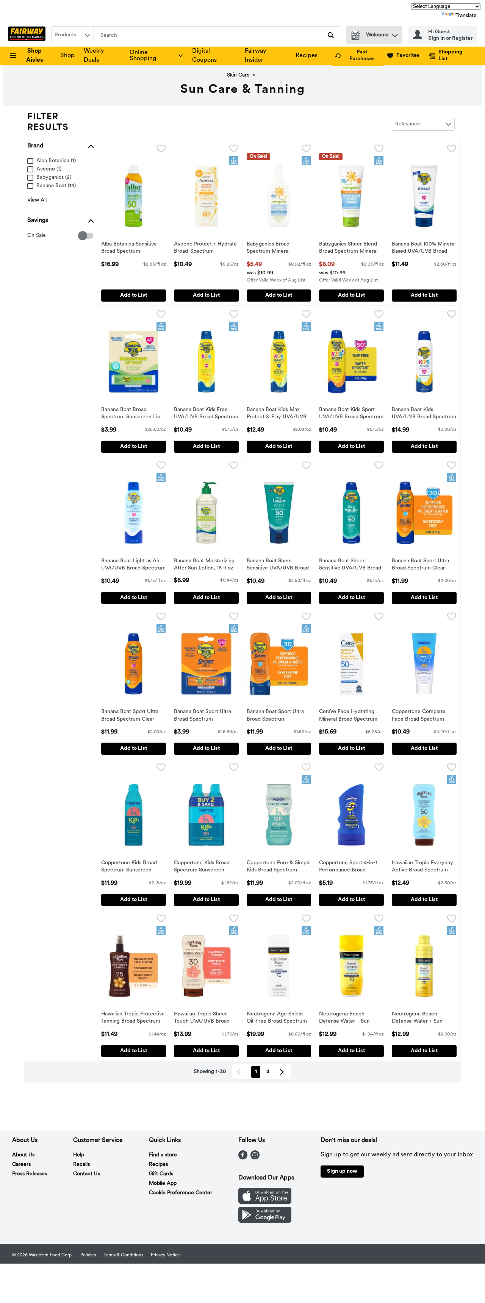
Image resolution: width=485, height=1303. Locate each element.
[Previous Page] (240, 1072)
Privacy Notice (165, 1255)
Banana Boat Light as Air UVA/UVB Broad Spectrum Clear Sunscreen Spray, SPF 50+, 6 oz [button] (133, 565)
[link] (357, 55)
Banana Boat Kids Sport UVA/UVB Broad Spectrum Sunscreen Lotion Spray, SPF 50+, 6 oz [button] (351, 414)
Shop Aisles (34, 55)
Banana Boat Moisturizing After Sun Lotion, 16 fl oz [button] (205, 565)
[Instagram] (255, 1158)
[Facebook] (242, 1158)
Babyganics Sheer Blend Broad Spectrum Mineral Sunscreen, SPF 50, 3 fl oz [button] (350, 248)
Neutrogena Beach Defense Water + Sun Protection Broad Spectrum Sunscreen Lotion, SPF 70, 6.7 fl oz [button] (350, 1018)
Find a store (163, 1155)
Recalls (81, 1164)
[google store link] (264, 1221)
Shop (67, 56)
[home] (28, 35)
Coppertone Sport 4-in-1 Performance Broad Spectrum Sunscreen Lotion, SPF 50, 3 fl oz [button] (350, 867)
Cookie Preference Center (180, 1193)
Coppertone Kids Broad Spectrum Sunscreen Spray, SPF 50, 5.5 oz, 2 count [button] (205, 867)
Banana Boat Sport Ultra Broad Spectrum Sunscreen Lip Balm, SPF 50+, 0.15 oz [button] (205, 716)
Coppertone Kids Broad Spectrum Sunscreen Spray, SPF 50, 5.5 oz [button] (132, 867)
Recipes (307, 56)
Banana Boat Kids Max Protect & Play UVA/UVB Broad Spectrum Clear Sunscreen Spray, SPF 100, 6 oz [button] (279, 414)
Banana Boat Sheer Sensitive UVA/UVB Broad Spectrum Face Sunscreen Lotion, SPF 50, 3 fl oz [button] (278, 565)
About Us (23, 1155)
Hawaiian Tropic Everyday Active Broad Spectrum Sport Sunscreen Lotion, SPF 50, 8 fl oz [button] (423, 867)
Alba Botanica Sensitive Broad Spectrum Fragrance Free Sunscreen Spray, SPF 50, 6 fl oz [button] (133, 248)
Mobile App (163, 1183)
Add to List (133, 295)
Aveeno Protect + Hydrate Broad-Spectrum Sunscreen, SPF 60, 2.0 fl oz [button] (205, 248)
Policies (88, 1255)
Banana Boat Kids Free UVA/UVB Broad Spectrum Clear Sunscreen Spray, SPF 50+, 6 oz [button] (206, 414)
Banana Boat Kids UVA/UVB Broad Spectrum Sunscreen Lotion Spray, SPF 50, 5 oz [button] (424, 414)
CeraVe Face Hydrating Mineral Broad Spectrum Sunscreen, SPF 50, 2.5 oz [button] (350, 716)
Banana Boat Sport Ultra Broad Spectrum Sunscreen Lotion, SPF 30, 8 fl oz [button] (278, 716)
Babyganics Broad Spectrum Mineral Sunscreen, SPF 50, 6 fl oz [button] (278, 248)
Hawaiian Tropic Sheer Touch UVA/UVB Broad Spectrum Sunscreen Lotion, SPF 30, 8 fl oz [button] (205, 1018)
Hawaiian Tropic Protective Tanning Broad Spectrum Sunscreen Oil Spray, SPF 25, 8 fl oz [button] (133, 1018)
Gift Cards (161, 1174)
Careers (21, 1164)
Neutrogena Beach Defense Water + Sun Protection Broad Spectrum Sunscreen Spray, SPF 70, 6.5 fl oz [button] (423, 1018)
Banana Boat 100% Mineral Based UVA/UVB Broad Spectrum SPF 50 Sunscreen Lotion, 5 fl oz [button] (423, 248)
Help (78, 1155)
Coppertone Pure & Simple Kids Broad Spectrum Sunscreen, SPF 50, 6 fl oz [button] (279, 867)
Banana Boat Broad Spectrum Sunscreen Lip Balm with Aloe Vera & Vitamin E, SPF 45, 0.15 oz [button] (132, 414)
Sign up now (342, 1171)
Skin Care (238, 75)
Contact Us (86, 1174)
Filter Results (48, 122)
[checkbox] (31, 235)
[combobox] (73, 35)
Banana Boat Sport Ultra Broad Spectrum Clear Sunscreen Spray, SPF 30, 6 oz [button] (423, 565)
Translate (466, 16)
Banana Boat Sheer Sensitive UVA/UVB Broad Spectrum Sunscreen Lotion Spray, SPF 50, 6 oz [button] (350, 565)
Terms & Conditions (123, 1255)
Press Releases (29, 1174)
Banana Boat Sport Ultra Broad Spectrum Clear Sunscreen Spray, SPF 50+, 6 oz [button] (133, 716)
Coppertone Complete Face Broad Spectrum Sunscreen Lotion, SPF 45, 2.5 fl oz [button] (423, 716)
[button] (395, 33)
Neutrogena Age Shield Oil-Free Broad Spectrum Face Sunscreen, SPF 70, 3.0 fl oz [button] (278, 1018)
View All (37, 200)
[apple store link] (264, 1202)
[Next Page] (283, 1072)
